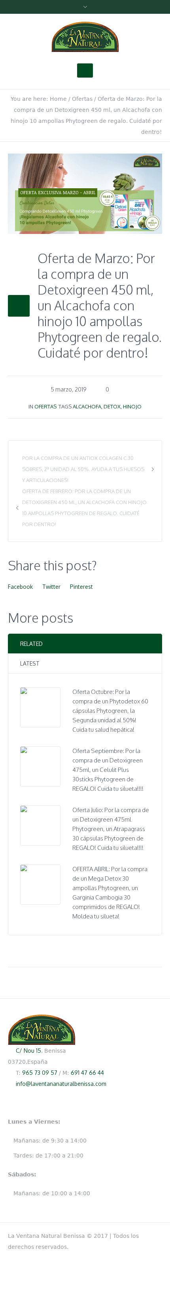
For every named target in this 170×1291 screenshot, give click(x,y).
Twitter (51, 586)
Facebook (20, 586)
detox (112, 406)
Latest (30, 663)
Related (31, 643)
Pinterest (81, 586)
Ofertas (82, 99)
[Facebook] (158, 1234)
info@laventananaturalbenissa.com (61, 1083)
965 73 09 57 (39, 1072)
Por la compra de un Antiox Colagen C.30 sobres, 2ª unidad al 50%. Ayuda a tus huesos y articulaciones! (83, 469)
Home (58, 99)
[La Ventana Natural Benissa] (85, 37)
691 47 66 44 (87, 1072)
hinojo (132, 406)
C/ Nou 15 (28, 1050)
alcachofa (87, 406)
